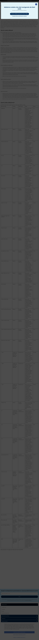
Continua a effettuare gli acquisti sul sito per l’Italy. (19, 13)
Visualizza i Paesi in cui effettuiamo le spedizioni (19, 16)
